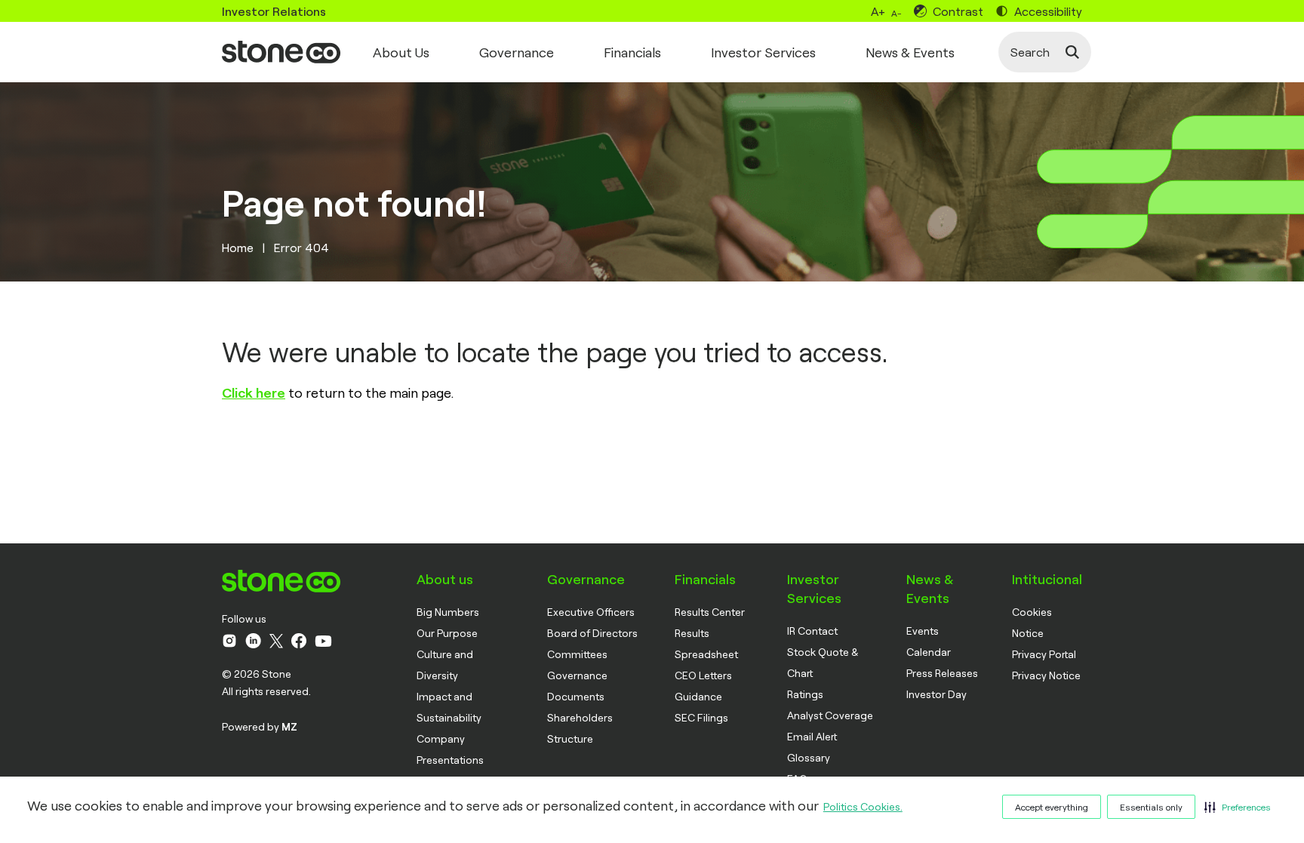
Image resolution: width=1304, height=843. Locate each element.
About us (445, 579)
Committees (577, 654)
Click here (253, 392)
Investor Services (763, 52)
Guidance (698, 696)
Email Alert (812, 736)
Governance (516, 52)
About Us (401, 52)
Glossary (808, 757)
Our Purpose (447, 632)
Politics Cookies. (863, 806)
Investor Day (936, 694)
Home (238, 247)
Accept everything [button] (1051, 806)
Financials (632, 52)
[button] (1237, 807)
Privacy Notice (1046, 675)
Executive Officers (591, 611)
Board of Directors (592, 632)
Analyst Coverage (830, 715)
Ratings (805, 694)
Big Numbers (448, 611)
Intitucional (1047, 579)
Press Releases (942, 672)
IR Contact (812, 630)
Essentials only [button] (1151, 806)
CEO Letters (703, 675)
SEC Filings (701, 717)
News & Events (910, 52)
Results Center (710, 611)
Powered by (259, 726)
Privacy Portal (1044, 654)
